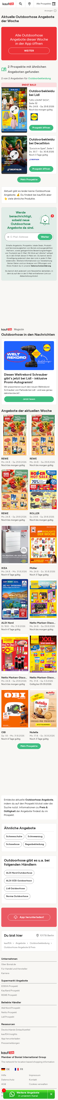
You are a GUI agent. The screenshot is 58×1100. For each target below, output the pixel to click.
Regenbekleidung (34, 844)
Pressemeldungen (10, 1043)
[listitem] (14, 441)
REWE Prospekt (9, 995)
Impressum (34, 1075)
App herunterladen (10, 1038)
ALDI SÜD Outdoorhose (19, 880)
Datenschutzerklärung (41, 266)
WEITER (29, 50)
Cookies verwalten (38, 1084)
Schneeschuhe (14, 836)
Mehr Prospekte (29, 179)
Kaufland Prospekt (10, 990)
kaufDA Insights (9, 1034)
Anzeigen (48, 11)
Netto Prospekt (9, 1012)
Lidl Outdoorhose (15, 888)
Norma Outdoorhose (17, 896)
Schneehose (13, 844)
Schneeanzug (35, 836)
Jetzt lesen (29, 399)
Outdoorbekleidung (39, 78)
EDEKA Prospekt (9, 986)
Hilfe (3, 1075)
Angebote (21, 943)
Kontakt (33, 1079)
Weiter (45, 236)
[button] (29, 108)
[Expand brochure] (14, 110)
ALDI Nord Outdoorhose (19, 873)
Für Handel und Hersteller (14, 968)
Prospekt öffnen (41, 127)
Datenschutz (7, 1079)
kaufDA (7, 943)
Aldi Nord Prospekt (10, 1008)
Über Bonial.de (8, 964)
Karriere (5, 973)
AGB (3, 1084)
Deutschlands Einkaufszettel (15, 1029)
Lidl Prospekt (7, 1017)
